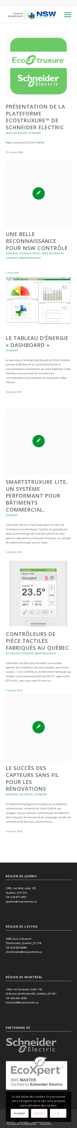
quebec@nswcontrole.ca (21, 901)
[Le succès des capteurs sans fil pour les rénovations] (38, 727)
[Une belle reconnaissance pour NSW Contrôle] (38, 193)
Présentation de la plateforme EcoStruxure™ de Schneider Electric (35, 117)
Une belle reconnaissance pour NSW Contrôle (37, 241)
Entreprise (12, 253)
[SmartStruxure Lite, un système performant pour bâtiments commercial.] (38, 441)
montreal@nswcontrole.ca (22, 1002)
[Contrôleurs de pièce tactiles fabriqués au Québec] (38, 593)
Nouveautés (20, 133)
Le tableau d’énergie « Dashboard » (37, 341)
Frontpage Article (30, 253)
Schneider (35, 133)
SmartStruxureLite (30, 258)
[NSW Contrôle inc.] (32, 14)
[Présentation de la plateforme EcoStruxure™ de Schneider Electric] (38, 66)
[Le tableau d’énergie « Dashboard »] (38, 303)
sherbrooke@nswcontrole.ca (24, 952)
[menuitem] (65, 14)
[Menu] (65, 14)
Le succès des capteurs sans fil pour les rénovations (32, 778)
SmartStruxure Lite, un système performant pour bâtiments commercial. (37, 495)
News (9, 133)
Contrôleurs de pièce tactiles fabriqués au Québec (37, 641)
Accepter (19, 1113)
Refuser (39, 1113)
